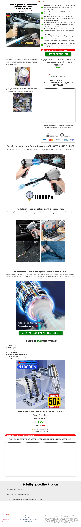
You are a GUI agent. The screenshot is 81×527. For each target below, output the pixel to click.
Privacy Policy (5, 519)
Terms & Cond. (5, 521)
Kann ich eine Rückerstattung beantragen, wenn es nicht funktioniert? (25, 499)
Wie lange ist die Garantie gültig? (15, 489)
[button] (40, 489)
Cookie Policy (5, 517)
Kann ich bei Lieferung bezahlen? (15, 497)
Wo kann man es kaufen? (13, 492)
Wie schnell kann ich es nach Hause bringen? (18, 494)
